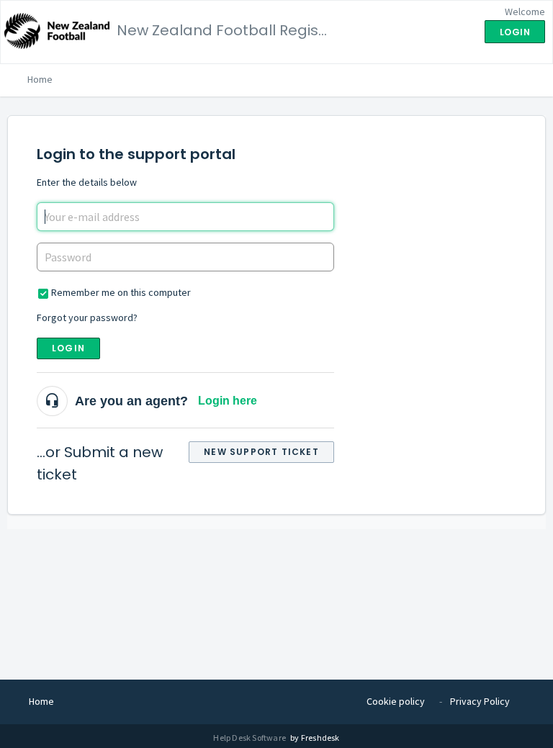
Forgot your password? (87, 317)
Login (68, 348)
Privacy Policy (480, 701)
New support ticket (261, 452)
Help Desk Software (250, 737)
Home (40, 79)
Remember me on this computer (121, 292)
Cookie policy (396, 701)
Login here (227, 401)
